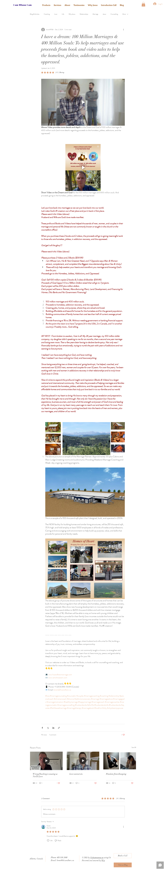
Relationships (84, 14)
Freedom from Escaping (116, 774)
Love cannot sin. (76, 774)
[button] (143, 4)
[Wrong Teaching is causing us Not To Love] (46, 761)
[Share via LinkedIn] (53, 728)
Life (63, 14)
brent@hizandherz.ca (65, 860)
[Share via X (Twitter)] (48, 728)
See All (134, 747)
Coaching (47, 14)
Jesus (104, 14)
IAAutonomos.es (96, 857)
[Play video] (83, 102)
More (124, 14)
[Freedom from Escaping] (119, 761)
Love (55, 14)
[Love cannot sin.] (83, 761)
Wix (103, 860)
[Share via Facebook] (42, 728)
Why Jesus (72, 14)
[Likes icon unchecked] (48, 840)
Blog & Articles (34, 14)
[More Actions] (123, 826)
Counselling (114, 14)
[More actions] (123, 29)
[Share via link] (59, 728)
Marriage (95, 14)
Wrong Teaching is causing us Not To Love (45, 775)
